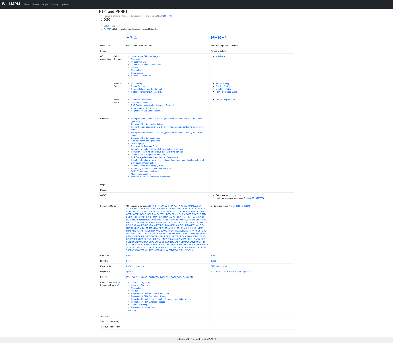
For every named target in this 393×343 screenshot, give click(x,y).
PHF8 (198, 233)
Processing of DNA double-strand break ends (151, 168)
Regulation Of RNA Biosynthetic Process (149, 296)
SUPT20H (201, 241)
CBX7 (196, 208)
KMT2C (187, 225)
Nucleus (134, 67)
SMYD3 (193, 241)
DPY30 (175, 214)
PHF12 (186, 233)
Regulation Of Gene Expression (145, 307)
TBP (198, 247)
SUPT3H (130, 244)
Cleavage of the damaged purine (145, 137)
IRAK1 (145, 222)
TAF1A (205, 244)
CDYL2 (135, 211)
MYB (134, 230)
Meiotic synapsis (138, 143)
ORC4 (141, 233)
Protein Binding (138, 86)
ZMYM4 (164, 250)
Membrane (220, 56)
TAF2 (128, 247)
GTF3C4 (187, 216)
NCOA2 (163, 230)
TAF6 (163, 247)
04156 (129, 260)
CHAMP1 (160, 211)
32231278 (235, 195)
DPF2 (168, 214)
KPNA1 (194, 225)
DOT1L (163, 214)
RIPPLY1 (157, 239)
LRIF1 (201, 225)
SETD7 (136, 241)
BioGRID (107, 29)
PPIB (140, 236)
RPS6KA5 (181, 239)
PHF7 (192, 233)
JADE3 (159, 222)
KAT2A (177, 222)
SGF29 (158, 241)
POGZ (134, 236)
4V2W (162, 277)
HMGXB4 (151, 219)
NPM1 (191, 230)
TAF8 (180, 247)
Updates (65, 4)
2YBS (140, 277)
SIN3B (171, 241)
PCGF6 (167, 233)
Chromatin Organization (141, 99)
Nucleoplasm (137, 70)
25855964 (167, 15)
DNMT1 (155, 214)
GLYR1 (180, 216)
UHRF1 (151, 250)
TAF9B (192, 247)
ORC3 (135, 233)
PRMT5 (169, 236)
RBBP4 (196, 236)
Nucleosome (136, 58)
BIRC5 (144, 208)
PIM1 (128, 236)
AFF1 (155, 205)
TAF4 (139, 247)
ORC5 (147, 233)
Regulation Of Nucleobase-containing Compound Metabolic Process (161, 298)
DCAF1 (143, 214)
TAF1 (166, 244)
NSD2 (203, 230)
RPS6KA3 (172, 239)
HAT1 (194, 216)
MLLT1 (180, 227)
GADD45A (163, 216)
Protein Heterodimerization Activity (146, 91)
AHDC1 (161, 205)
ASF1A (177, 205)
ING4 (139, 222)
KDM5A (152, 225)
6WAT (173, 277)
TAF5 (151, 247)
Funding (54, 4)
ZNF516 (189, 250)
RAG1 (189, 236)
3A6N (145, 277)
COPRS (191, 211)
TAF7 (175, 247)
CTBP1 (129, 214)
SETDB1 (144, 241)
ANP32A (169, 205)
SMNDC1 (185, 241)
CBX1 (167, 208)
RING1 (150, 239)
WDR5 (158, 250)
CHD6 (178, 211)
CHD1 (167, 211)
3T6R (151, 277)
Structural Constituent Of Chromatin (147, 88)
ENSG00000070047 (219, 266)
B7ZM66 (223, 271)
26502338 (259, 197)
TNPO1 (136, 250)
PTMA (183, 236)
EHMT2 (202, 214)
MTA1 (201, 227)
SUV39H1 (139, 244)
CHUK (184, 211)
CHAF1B (151, 211)
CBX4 (184, 208)
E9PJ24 (230, 271)
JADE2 (152, 222)
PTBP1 (176, 236)
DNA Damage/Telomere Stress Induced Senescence (154, 157)
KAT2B (184, 222)
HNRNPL (193, 219)
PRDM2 (154, 236)
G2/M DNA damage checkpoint (145, 171)
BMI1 (149, 208)
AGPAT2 (233, 205)
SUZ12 (147, 244)
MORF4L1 (188, 227)
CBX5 (190, 208)
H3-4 (131, 37)
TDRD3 (129, 250)
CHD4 (172, 211)
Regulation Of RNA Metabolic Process (148, 301)
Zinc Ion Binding (223, 86)
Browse (35, 4)
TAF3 (134, 247)
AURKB (129, 208)
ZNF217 (182, 250)
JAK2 (170, 222)
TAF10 (172, 244)
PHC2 (174, 233)
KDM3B (144, 225)
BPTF (155, 208)
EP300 (135, 216)
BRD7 (161, 208)
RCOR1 (142, 239)
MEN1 (162, 227)
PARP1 (153, 233)
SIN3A (165, 241)
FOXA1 (155, 216)
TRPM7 (143, 250)
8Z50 (190, 277)
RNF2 (164, 239)
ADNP (149, 205)
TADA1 (154, 244)
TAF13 (192, 244)
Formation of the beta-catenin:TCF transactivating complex (157, 148)
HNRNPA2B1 (172, 219)
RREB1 (190, 239)
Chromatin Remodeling (141, 285)
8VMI (185, 277)
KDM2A (137, 225)
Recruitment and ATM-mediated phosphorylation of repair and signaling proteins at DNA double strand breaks (167, 161)
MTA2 (128, 230)
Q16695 (129, 271)
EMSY (129, 216)
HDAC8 (136, 219)
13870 (213, 260)
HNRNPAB (183, 219)
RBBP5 (203, 236)
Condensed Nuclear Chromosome (146, 64)
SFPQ (151, 241)
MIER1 (173, 227)
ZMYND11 (173, 250)
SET (203, 239)
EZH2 (148, 216)
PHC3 (180, 233)
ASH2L (184, 205)
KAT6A (196, 222)
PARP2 (160, 233)
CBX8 (202, 208)
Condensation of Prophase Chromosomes (149, 154)
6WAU (179, 277)
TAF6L (169, 247)
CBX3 (178, 208)
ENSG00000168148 (135, 266)
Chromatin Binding (139, 304)
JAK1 (165, 222)
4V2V (156, 277)
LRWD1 (129, 227)
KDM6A (167, 225)
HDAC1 (200, 216)
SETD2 (129, 241)
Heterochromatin (138, 61)
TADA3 (161, 244)
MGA (167, 227)
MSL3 (196, 227)
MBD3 (136, 227)
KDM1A (203, 222)
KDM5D (159, 225)
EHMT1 (195, 214)
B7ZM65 (214, 271)
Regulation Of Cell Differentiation (145, 110)
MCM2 (143, 227)
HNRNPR (201, 219)
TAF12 (185, 244)
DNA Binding (136, 83)
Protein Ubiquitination (225, 99)
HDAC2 (129, 219)
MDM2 (155, 227)
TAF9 (185, 247)
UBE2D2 (246, 205)
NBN (153, 230)
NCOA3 (171, 230)
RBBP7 (129, 239)
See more (132, 310)
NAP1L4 (140, 230)
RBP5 (136, 239)
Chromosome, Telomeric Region (145, 56)
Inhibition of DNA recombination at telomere (150, 176)
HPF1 (128, 222)
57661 (213, 255)
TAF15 (198, 244)
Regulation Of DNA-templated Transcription (150, 293)
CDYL (128, 211)
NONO (185, 230)
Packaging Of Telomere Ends (144, 146)
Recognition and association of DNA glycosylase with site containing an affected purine (166, 128)
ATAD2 (191, 205)
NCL (158, 230)
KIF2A (174, 225)
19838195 (249, 197)
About (26, 4)
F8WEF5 (239, 271)
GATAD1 (173, 216)
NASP (148, 230)
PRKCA (161, 236)
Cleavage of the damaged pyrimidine (147, 124)
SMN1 (177, 241)
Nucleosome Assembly (141, 102)
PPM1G (146, 236)
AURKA (197, 205)
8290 (128, 255)
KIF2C (180, 225)
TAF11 (179, 244)
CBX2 (172, 208)
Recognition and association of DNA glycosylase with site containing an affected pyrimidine (166, 120)
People (44, 4)
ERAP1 (142, 216)
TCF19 (203, 247)
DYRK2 (182, 214)
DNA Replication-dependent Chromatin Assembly (153, 105)
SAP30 (197, 239)
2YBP (134, 277)
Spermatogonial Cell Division (144, 107)
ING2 (134, 222)
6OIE (168, 277)
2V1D (128, 277)
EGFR (188, 214)
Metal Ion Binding (223, 88)
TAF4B (145, 247)
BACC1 (137, 208)
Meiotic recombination (141, 173)
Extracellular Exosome (141, 75)
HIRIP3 (143, 219)
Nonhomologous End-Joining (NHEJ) (147, 165)
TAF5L (157, 247)
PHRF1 (219, 37)
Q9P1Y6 (247, 271)
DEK (149, 214)
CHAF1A (142, 211)
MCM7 (149, 227)
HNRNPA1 (161, 219)
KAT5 (189, 222)
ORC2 (129, 233)
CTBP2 (136, 214)
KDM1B (129, 225)
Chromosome (137, 72)
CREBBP (200, 211)
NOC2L (178, 230)
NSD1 (197, 230)
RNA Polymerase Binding (227, 91)
